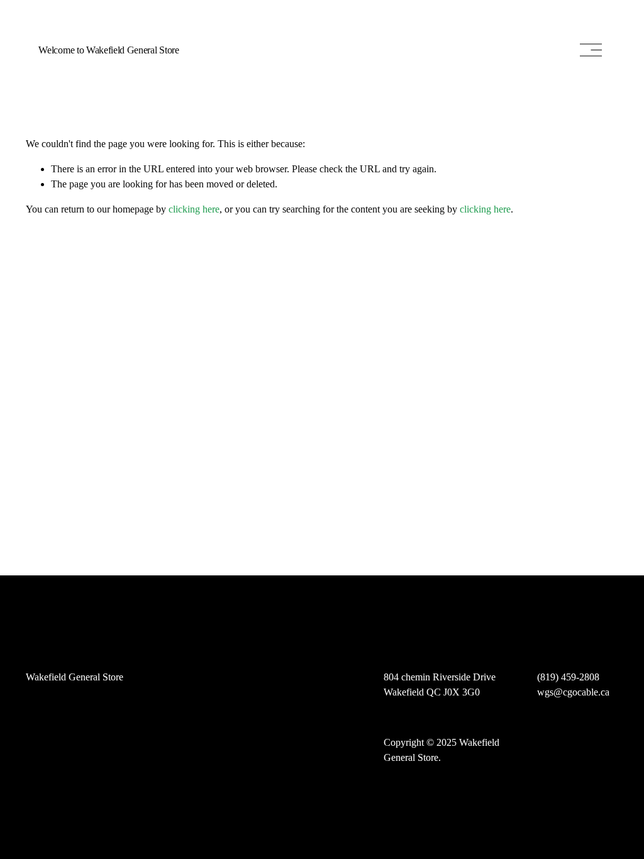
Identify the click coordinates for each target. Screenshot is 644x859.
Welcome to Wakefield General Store (108, 50)
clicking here (194, 209)
